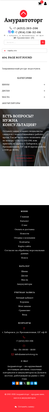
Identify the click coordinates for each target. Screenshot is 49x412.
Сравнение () (25, 38)
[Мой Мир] (31, 383)
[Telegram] (20, 383)
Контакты (24, 242)
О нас (24, 225)
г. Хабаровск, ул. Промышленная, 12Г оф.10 (25, 35)
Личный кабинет (24, 297)
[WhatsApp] (28, 383)
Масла (6, 97)
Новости (24, 233)
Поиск (24, 257)
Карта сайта (24, 246)
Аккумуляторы (11, 103)
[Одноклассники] (17, 383)
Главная (24, 216)
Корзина (24, 302)
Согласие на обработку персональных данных (25, 252)
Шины (5, 84)
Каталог (24, 221)
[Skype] (35, 383)
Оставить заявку (25, 158)
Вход (24, 314)
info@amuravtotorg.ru (26, 354)
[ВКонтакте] (13, 383)
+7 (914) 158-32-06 (28, 32)
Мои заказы (24, 306)
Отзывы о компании (24, 237)
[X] (24, 383)
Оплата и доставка (24, 229)
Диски (6, 90)
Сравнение (24, 310)
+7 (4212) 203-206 (25, 28)
